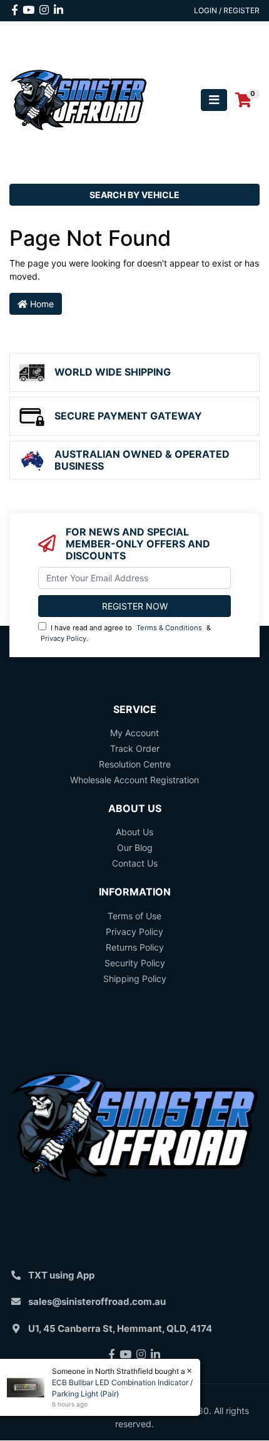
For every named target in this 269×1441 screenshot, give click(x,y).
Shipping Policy (134, 978)
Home (41, 303)
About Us (134, 831)
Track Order (135, 748)
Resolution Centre (135, 764)
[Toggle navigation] (214, 100)
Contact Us (135, 863)
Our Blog (135, 847)
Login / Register (227, 10)
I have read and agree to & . (126, 633)
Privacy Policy (63, 638)
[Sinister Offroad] (78, 98)
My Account (134, 732)
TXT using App (61, 1275)
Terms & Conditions (169, 627)
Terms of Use (134, 916)
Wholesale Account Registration (134, 779)
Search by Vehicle (134, 194)
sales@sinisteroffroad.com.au (97, 1301)
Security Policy (134, 963)
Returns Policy (135, 947)
